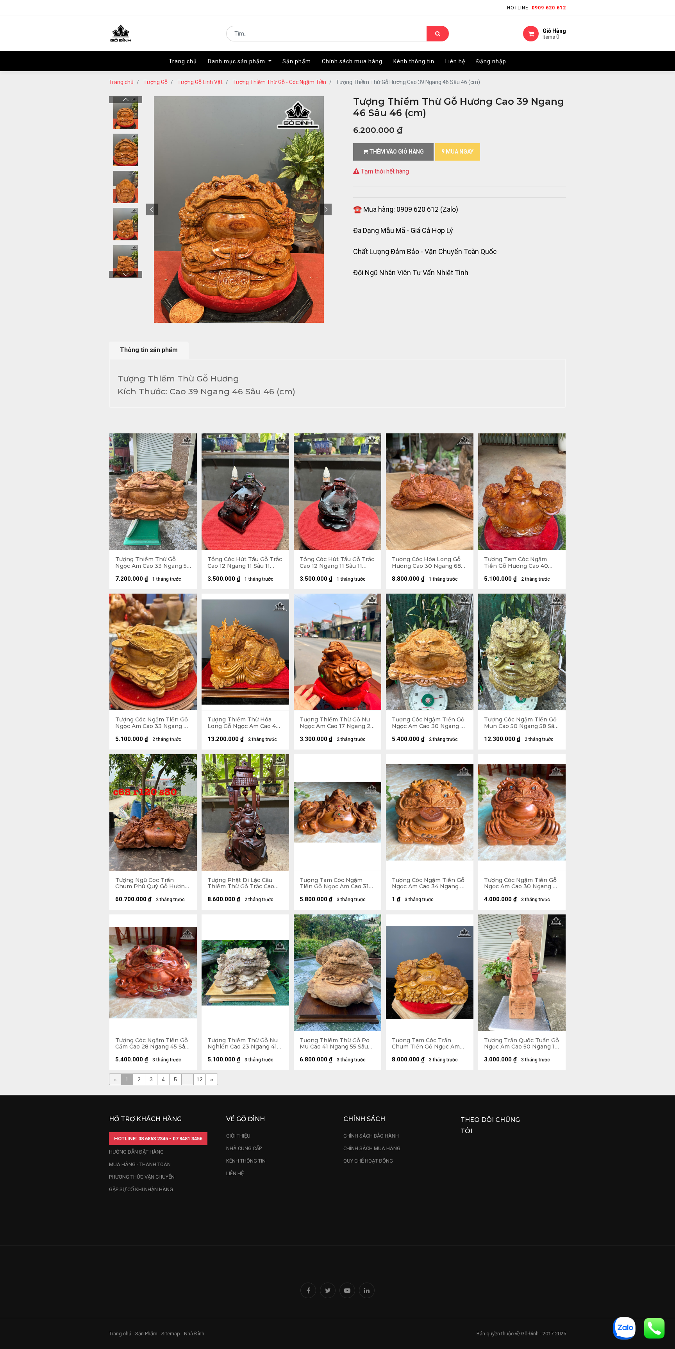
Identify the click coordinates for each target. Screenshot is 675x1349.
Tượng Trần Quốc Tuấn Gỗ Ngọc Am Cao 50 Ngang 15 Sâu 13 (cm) (521, 1043)
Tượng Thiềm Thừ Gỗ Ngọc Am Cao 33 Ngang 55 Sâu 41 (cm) (152, 562)
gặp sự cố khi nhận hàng (141, 1189)
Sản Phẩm (146, 1333)
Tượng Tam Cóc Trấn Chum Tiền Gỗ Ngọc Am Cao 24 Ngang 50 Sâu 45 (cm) (426, 1043)
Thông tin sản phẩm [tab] (149, 350)
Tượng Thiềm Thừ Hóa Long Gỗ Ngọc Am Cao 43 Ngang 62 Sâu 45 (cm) (243, 723)
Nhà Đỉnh (194, 1333)
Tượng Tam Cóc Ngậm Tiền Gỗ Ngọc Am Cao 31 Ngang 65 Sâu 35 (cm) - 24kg (334, 883)
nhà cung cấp (244, 1148)
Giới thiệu (239, 1136)
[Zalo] (624, 1327)
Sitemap (170, 1333)
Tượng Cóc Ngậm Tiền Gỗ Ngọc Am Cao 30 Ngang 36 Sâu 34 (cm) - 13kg (522, 883)
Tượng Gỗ (155, 82)
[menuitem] (183, 61)
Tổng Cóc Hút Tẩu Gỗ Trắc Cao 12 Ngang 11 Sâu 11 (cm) (244, 562)
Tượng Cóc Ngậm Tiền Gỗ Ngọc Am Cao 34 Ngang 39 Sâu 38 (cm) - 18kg (429, 883)
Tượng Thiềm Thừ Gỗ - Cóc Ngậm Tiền (279, 82)
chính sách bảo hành (371, 1136)
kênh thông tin (246, 1161)
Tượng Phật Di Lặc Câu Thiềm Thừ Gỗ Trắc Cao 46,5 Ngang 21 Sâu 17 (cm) (243, 883)
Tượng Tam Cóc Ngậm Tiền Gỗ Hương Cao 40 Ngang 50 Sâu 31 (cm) (516, 562)
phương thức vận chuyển (142, 1177)
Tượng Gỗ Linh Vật (200, 82)
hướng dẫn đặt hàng (136, 1152)
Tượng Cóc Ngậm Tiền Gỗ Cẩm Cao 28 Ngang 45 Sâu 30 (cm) (152, 1043)
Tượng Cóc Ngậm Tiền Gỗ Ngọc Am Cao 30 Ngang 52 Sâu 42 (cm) (429, 723)
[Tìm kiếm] (438, 33)
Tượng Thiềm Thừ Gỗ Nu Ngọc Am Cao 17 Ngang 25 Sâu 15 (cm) (336, 723)
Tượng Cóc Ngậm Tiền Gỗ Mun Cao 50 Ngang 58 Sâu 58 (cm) (521, 723)
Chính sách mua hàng (371, 1148)
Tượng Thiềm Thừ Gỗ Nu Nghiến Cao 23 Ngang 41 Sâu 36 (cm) (242, 1043)
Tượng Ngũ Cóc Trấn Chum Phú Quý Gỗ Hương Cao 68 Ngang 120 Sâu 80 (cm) (151, 883)
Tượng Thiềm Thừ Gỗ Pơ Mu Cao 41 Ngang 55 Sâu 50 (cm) (335, 1043)
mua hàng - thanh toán (140, 1164)
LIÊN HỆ (235, 1173)
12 (199, 1079)
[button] (152, 209)
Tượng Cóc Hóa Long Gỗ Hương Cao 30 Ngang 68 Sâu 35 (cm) (426, 562)
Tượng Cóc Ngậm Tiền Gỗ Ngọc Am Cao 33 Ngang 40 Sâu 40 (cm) (153, 723)
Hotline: (536, 8)
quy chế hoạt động (368, 1161)
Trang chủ (121, 82)
